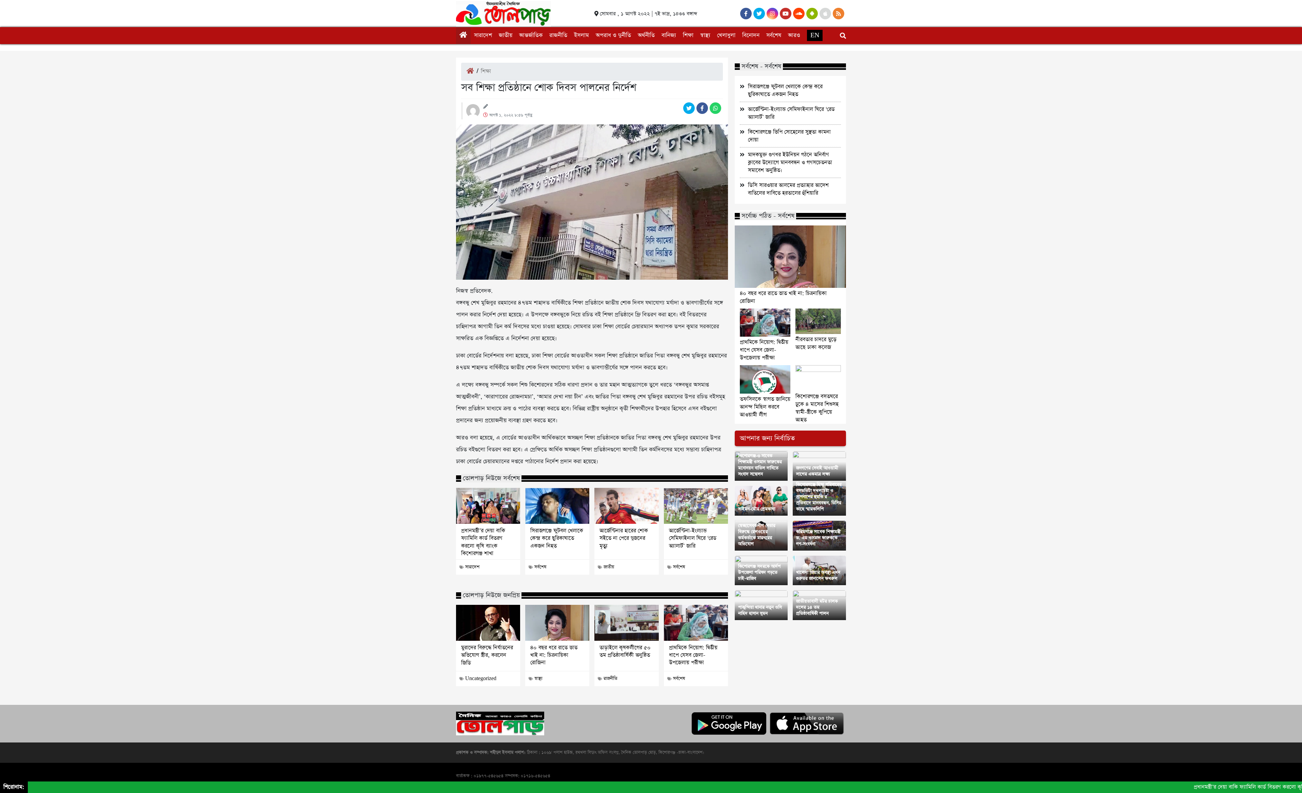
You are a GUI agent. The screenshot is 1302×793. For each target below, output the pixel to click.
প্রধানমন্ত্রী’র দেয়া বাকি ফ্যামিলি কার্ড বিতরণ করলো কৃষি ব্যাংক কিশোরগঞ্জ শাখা (483, 542)
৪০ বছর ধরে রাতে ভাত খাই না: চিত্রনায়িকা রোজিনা (553, 655)
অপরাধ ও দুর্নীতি (613, 35)
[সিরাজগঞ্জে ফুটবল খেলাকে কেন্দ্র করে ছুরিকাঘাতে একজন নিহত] (557, 506)
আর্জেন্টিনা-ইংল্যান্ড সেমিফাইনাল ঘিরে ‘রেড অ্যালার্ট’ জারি (692, 538)
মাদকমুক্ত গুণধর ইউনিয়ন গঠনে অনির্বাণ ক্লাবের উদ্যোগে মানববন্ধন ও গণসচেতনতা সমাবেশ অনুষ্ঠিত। (790, 162)
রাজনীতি (558, 35)
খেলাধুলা (726, 35)
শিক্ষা (688, 35)
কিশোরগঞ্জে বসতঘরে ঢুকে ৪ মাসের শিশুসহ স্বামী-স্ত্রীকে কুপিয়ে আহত (817, 408)
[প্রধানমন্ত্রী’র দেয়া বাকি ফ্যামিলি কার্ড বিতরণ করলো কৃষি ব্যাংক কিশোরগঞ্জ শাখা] (488, 506)
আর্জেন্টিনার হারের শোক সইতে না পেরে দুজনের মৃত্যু (623, 538)
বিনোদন (751, 35)
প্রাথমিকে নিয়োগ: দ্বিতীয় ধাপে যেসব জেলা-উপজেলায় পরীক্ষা (693, 655)
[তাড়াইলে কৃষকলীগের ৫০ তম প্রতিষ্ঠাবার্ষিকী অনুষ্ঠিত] (626, 623)
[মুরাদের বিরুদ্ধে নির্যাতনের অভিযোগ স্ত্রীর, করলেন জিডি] (488, 623)
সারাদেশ (483, 35)
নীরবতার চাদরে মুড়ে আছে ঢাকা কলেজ (815, 343)
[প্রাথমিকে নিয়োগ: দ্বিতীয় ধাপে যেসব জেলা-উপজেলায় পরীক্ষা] (696, 623)
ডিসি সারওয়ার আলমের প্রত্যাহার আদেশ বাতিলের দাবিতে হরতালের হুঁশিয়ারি (788, 189)
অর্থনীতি (646, 35)
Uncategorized (480, 678)
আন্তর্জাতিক (530, 35)
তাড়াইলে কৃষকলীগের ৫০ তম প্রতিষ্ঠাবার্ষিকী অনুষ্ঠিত (625, 651)
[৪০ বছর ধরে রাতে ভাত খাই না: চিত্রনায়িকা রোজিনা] (557, 623)
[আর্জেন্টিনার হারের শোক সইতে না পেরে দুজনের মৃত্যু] (626, 506)
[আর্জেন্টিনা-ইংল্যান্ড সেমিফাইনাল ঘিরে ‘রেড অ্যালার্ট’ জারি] (696, 506)
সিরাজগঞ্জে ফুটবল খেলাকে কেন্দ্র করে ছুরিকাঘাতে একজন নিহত (556, 538)
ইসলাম (581, 35)
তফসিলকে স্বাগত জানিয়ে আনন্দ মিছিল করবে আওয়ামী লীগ (765, 407)
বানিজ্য (669, 35)
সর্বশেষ (773, 35)
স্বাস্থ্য (705, 35)
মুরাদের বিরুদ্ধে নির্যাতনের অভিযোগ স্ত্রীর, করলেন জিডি (487, 655)
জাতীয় (505, 35)
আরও (794, 35)
